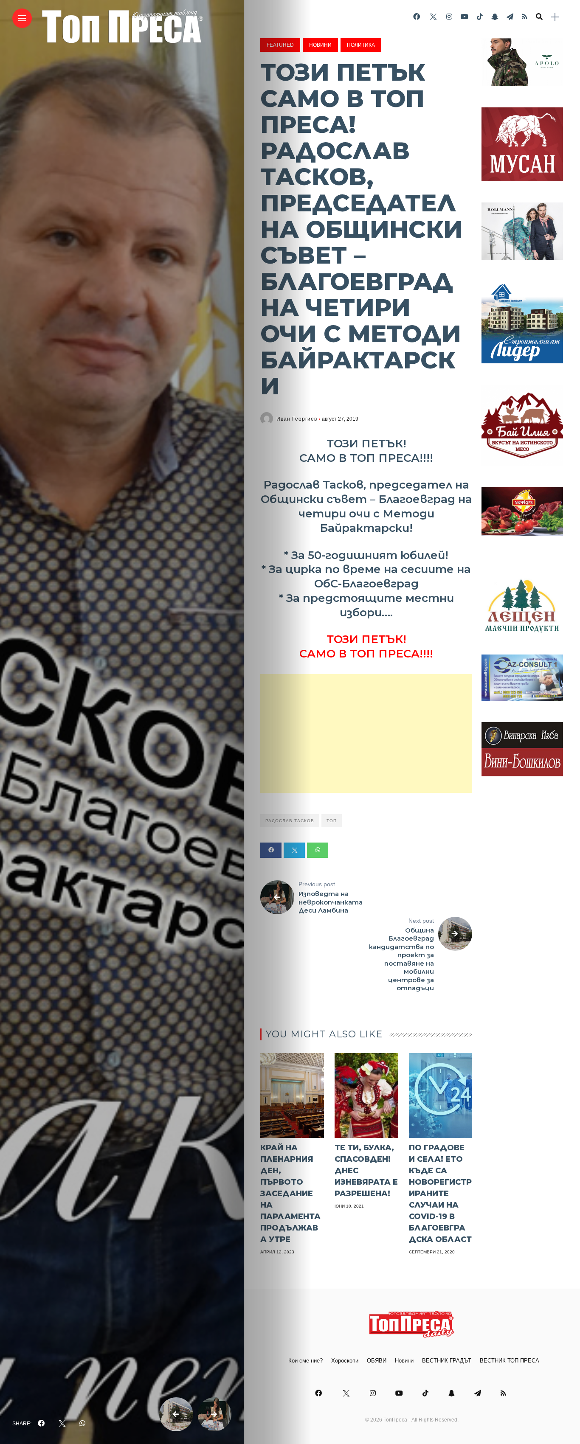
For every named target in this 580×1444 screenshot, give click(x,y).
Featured (280, 45)
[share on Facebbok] (41, 1423)
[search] (539, 17)
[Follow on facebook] (416, 16)
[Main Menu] (22, 18)
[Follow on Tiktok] (480, 16)
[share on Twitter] (62, 1423)
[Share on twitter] (294, 850)
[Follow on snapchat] (494, 16)
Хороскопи (344, 1360)
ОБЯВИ (376, 1360)
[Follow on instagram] (449, 16)
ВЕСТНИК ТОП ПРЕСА (509, 1360)
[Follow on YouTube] (464, 16)
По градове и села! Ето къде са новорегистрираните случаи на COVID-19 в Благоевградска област (440, 1193)
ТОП (332, 820)
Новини (320, 45)
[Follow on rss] (524, 16)
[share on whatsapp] (82, 1423)
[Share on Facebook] (271, 850)
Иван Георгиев (296, 419)
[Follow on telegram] (510, 16)
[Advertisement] (366, 733)
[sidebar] (555, 17)
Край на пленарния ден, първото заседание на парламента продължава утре (290, 1193)
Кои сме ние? (305, 1360)
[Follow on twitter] (433, 16)
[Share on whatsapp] (317, 850)
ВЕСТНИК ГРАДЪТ (446, 1360)
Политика (361, 45)
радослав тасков (289, 820)
